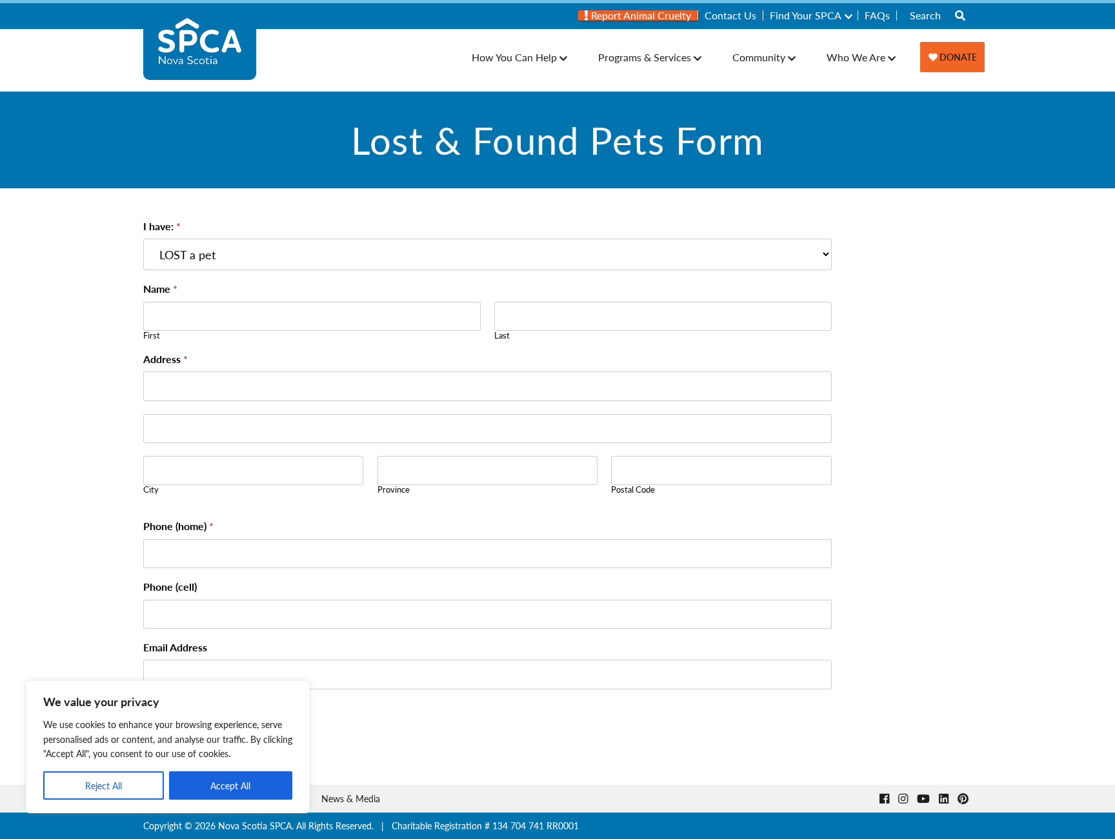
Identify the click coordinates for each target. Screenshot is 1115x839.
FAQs (877, 15)
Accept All (230, 785)
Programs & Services (644, 57)
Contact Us (730, 15)
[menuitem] (638, 15)
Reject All (103, 785)
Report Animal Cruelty (639, 15)
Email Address (175, 648)
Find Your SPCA (805, 15)
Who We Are (856, 57)
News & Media (350, 798)
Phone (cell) (170, 587)
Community (758, 57)
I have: (162, 227)
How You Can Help (514, 57)
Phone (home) (178, 526)
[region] (168, 746)
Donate (957, 56)
